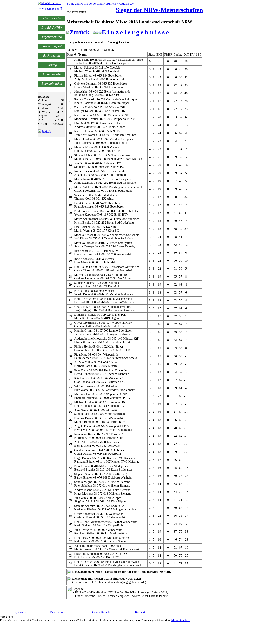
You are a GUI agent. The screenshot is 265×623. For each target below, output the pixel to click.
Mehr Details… (180, 620)
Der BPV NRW (51, 27)
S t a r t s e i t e (51, 18)
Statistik (46, 131)
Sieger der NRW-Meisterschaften (159, 9)
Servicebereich (51, 83)
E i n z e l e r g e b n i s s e (135, 32)
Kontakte (140, 612)
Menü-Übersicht (50, 8)
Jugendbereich (51, 37)
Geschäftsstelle (101, 612)
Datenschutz (57, 612)
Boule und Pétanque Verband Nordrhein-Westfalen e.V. (101, 3)
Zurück (79, 32)
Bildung (51, 65)
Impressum (19, 612)
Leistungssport (52, 46)
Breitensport (51, 55)
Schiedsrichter (51, 74)
